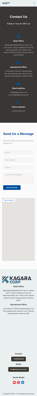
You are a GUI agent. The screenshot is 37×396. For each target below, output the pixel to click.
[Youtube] (14, 382)
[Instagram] (18, 382)
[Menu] (34, 3)
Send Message (11, 187)
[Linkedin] (23, 382)
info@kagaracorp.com (18, 369)
